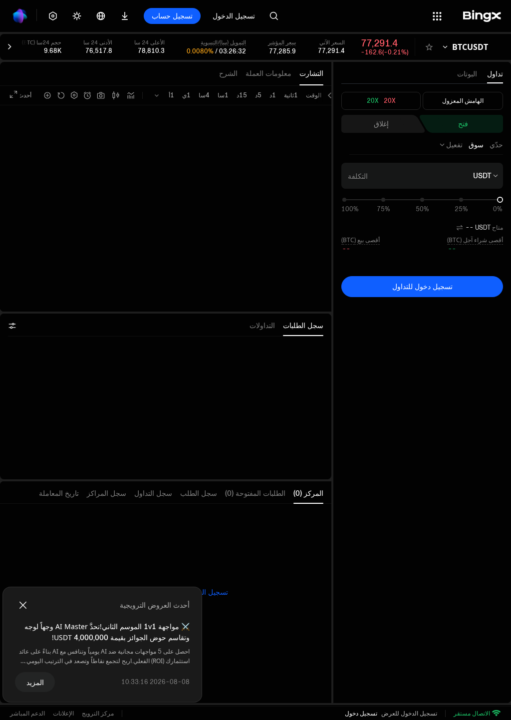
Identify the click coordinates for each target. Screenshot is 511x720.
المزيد (35, 682)
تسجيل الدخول (234, 15)
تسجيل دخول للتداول (422, 286)
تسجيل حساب (172, 15)
